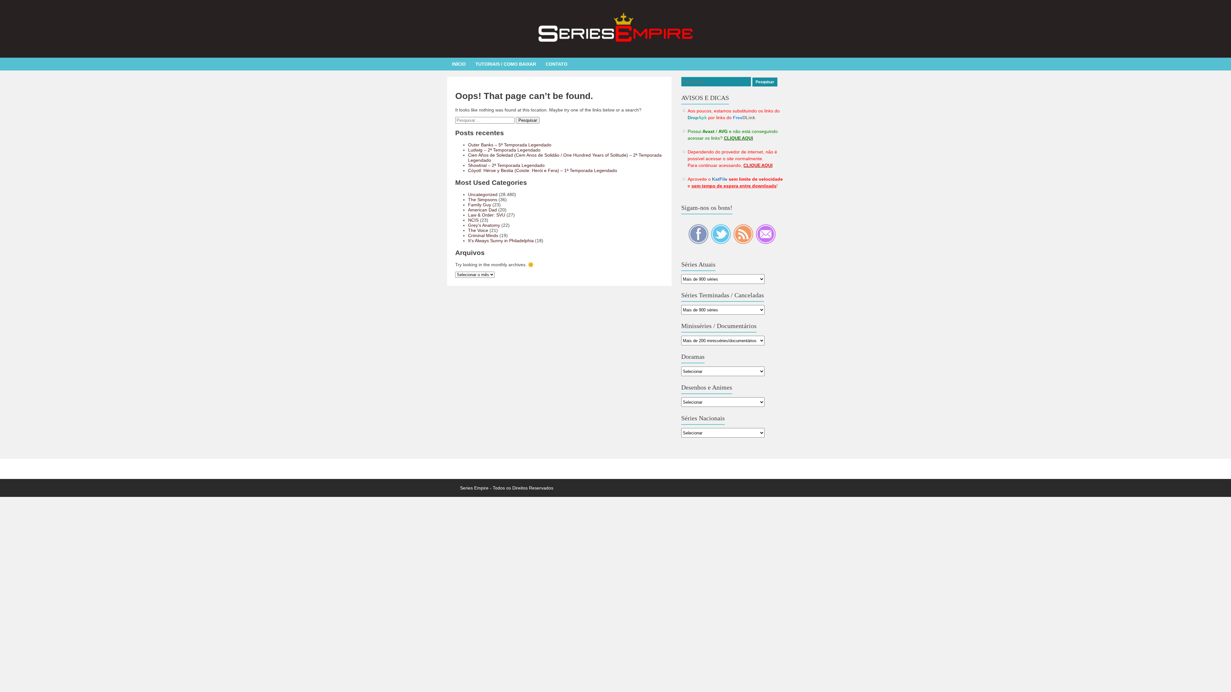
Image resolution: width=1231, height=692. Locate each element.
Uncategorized (483, 194)
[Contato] (766, 242)
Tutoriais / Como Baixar (505, 64)
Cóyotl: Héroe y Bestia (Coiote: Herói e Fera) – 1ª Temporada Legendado (542, 170)
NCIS (473, 220)
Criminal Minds (483, 235)
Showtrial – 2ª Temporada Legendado (506, 165)
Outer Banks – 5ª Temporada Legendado (509, 144)
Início (459, 64)
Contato (556, 64)
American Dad (482, 209)
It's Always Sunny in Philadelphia (501, 240)
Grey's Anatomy (484, 225)
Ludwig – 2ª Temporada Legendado (504, 149)
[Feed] (743, 242)
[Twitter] (721, 242)
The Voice (478, 230)
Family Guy (479, 204)
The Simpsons (482, 199)
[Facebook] (698, 242)
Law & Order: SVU (486, 215)
